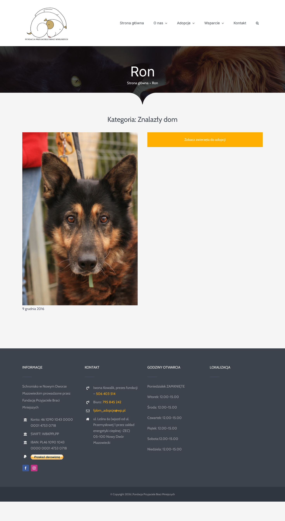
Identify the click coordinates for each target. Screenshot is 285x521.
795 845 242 (112, 402)
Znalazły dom (158, 119)
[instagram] (34, 468)
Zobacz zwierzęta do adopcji (205, 140)
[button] (257, 23)
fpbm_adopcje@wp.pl (109, 410)
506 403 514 (105, 394)
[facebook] (25, 468)
